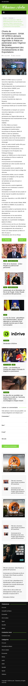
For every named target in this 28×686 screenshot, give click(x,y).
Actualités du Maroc (13, 260)
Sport (3, 621)
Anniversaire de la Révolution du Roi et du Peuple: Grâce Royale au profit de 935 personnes (14, 292)
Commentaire (5, 416)
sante (3, 660)
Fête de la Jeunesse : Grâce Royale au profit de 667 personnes (12, 265)
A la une (4, 607)
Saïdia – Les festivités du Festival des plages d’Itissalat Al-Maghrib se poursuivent (14, 369)
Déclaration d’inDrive (10, 343)
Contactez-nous (6, 635)
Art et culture (5, 618)
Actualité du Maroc (7, 611)
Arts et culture (7, 364)
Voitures (4, 674)
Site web (4, 438)
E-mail (4, 432)
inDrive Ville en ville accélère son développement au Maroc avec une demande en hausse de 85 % (12, 591)
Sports (3, 670)
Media (3, 628)
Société (4, 625)
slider (14, 55)
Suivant (21, 239)
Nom (3, 425)
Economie (18, 55)
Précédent (7, 239)
